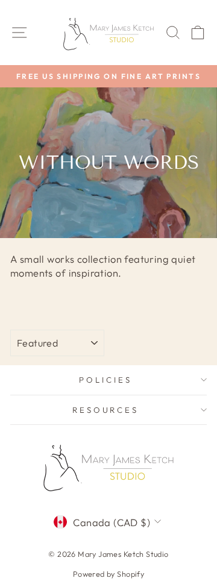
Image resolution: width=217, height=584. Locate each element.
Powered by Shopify (108, 574)
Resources (105, 410)
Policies (105, 380)
